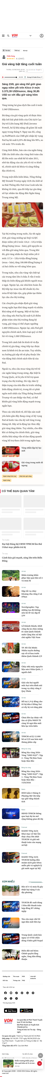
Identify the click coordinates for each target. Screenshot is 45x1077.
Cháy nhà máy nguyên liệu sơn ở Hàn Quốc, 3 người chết (32, 669)
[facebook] (5, 993)
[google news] (33, 993)
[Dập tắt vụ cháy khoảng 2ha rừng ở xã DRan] (11, 591)
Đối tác (5, 980)
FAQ (23, 980)
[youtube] (11, 993)
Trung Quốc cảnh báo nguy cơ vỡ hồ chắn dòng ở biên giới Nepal (32, 937)
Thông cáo (16, 980)
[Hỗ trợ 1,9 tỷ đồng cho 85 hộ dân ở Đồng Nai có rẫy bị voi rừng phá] (11, 701)
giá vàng (7, 480)
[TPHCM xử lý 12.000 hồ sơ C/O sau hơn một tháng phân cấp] (11, 736)
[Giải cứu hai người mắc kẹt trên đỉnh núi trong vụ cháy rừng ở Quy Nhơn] (11, 683)
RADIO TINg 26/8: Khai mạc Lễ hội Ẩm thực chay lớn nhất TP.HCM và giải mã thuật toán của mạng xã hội (31, 837)
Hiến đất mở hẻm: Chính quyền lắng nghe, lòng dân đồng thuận (31, 954)
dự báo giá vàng (26, 476)
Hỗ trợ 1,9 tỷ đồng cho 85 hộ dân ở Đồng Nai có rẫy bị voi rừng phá (32, 704)
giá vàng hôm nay (10, 476)
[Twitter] (11, 998)
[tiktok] (16, 993)
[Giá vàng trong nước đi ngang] (11, 466)
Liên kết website (33, 977)
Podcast (24, 827)
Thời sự (17, 50)
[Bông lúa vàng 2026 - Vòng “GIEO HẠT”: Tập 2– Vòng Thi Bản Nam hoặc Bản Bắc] (11, 752)
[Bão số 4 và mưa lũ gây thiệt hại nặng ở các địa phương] (11, 890)
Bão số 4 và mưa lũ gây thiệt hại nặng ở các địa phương (32, 889)
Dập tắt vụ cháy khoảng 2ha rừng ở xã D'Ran (32, 594)
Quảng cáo (6, 976)
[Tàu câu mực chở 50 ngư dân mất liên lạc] (11, 923)
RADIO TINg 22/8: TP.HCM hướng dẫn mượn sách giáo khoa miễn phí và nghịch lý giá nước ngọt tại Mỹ (32, 862)
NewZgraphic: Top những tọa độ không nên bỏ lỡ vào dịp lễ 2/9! (31, 611)
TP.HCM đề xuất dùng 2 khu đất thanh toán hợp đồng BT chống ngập (32, 906)
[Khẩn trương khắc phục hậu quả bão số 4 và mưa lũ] (11, 575)
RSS (23, 976)
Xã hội (25, 50)
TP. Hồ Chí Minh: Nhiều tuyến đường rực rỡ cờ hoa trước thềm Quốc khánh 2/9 (32, 651)
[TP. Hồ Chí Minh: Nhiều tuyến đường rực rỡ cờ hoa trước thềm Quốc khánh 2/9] (11, 648)
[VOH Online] (15, 36)
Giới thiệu (5, 1054)
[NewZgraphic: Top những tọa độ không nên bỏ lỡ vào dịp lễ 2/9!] (11, 607)
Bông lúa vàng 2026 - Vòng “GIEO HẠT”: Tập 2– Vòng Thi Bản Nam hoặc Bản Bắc (32, 756)
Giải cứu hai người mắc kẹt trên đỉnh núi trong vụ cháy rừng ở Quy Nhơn (32, 686)
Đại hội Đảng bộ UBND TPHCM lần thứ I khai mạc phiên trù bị (22, 545)
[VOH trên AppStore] (10, 1011)
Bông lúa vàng (26, 749)
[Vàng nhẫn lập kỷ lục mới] (11, 451)
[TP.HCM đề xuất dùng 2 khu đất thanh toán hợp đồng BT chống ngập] (11, 906)
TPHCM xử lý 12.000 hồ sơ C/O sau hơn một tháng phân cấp (32, 739)
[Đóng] (41, 1059)
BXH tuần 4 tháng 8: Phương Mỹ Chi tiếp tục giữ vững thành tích (31, 797)
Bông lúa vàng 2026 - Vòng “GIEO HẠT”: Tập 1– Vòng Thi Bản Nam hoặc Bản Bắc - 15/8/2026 (32, 777)
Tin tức (7, 50)
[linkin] (27, 993)
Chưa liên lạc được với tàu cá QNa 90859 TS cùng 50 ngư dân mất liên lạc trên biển (32, 721)
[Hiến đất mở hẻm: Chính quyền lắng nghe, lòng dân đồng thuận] (11, 954)
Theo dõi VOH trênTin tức (34, 70)
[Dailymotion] (16, 998)
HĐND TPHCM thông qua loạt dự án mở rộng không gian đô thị (32, 816)
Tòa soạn (16, 976)
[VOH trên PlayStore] (26, 1011)
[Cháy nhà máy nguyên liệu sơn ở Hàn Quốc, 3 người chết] (11, 667)
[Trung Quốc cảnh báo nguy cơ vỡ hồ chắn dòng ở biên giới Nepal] (11, 938)
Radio (23, 789)
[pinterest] (22, 993)
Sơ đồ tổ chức (27, 1054)
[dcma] (5, 998)
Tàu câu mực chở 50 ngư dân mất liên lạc (31, 920)
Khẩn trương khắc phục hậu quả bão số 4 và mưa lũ (32, 578)
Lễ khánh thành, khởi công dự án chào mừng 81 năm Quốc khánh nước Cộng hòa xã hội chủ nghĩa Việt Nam (32, 631)
